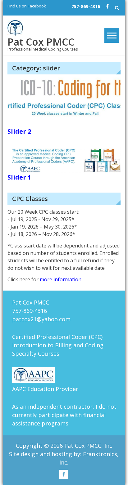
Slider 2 (19, 131)
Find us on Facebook (26, 6)
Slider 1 (19, 177)
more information (60, 279)
